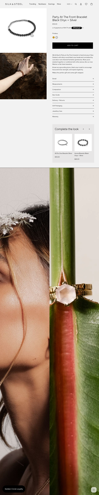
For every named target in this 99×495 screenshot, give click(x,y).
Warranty (55, 117)
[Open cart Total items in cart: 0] (91, 4)
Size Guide (56, 95)
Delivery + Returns (58, 100)
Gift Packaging (57, 106)
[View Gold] (53, 37)
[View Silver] (56, 37)
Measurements (57, 84)
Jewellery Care (57, 111)
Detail (54, 79)
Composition (56, 89)
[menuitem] (59, 4)
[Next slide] (89, 129)
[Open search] (75, 4)
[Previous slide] (83, 129)
